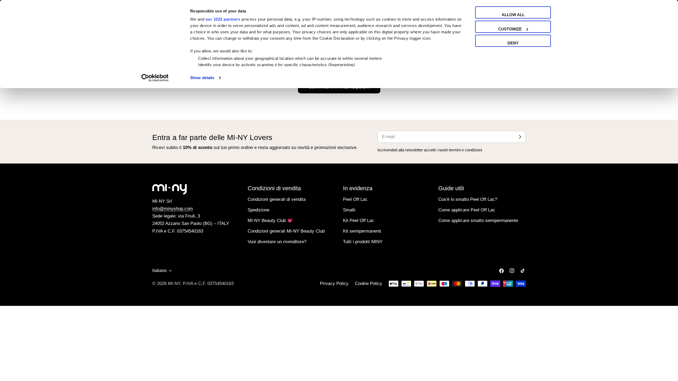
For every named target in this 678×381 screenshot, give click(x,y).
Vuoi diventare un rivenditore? (277, 241)
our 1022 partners (223, 19)
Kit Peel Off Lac (358, 220)
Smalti (349, 209)
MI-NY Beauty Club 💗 (270, 220)
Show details (202, 77)
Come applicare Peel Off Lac (466, 209)
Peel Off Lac (355, 199)
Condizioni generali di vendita (277, 199)
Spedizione (258, 209)
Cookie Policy (368, 283)
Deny (513, 43)
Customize (510, 29)
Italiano (159, 270)
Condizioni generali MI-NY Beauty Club (286, 231)
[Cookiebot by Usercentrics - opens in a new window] (155, 78)
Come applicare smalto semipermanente (478, 220)
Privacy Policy (334, 283)
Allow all (513, 14)
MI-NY (174, 283)
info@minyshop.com (172, 208)
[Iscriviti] (520, 136)
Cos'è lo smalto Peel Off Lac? (467, 199)
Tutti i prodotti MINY (362, 241)
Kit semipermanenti (362, 231)
